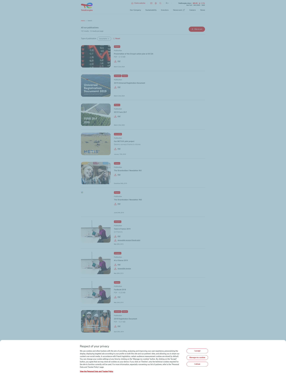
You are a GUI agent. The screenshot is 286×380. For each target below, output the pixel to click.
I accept (197, 351)
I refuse (197, 364)
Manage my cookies (197, 357)
